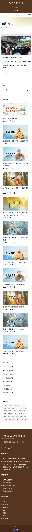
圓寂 (21, 408)
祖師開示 (7, 385)
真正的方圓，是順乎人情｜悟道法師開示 (14, 458)
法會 (24, 411)
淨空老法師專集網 (8, 480)
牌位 (13, 416)
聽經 (14, 419)
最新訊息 (7, 367)
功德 (9, 408)
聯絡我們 (5, 518)
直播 (21, 416)
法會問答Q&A (8, 374)
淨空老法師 (21, 413)
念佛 (10, 411)
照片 (9, 416)
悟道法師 (15, 411)
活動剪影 (7, 58)
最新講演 (7, 370)
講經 (18, 419)
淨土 (5, 413)
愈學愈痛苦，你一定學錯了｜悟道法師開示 (14, 464)
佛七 (23, 405)
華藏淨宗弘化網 (7, 482)
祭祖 (25, 416)
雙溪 (26, 419)
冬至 (5, 408)
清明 (5, 416)
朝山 (20, 411)
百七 (17, 416)
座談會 (5, 411)
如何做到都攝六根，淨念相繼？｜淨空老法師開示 (16, 461)
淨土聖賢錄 (10, 413)
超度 (22, 419)
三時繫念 (10, 405)
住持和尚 (5, 507)
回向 (17, 408)
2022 (5, 405)
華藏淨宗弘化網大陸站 (9, 485)
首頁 (2, 27)
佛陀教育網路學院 (8, 488)
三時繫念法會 (17, 405)
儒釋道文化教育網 (8, 491)
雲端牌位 (5, 513)
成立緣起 (5, 504)
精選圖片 (7, 389)
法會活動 (7, 378)
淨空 (16, 413)
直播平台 (5, 510)
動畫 (13, 408)
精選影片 (7, 392)
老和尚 (5, 419)
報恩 (25, 408)
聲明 (10, 419)
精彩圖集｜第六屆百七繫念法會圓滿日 (17, 61)
